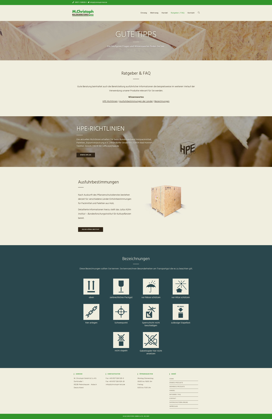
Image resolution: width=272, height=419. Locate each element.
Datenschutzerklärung (178, 402)
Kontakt (172, 398)
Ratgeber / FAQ (175, 394)
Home (171, 379)
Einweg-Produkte (176, 383)
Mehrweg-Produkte (177, 386)
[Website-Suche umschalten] (198, 13)
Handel (172, 390)
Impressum (173, 406)
